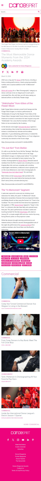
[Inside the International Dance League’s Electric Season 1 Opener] (20, 408)
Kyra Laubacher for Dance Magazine (20, 66)
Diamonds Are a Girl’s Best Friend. (12, 172)
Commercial (5, 51)
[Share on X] (7, 71)
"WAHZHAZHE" (6, 256)
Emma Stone (18, 176)
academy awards (17, 256)
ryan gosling (6, 265)
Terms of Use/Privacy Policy (20, 471)
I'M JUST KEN (15, 258)
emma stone (5, 258)
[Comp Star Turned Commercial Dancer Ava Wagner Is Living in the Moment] (20, 298)
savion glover (16, 265)
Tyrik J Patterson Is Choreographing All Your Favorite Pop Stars (19, 378)
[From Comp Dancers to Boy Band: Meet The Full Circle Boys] (20, 335)
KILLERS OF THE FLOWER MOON (10, 260)
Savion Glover (19, 205)
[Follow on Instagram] (18, 440)
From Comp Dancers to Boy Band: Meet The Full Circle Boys (19, 341)
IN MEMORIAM (24, 258)
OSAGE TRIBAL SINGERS (18, 263)
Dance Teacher (20, 459)
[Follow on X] (13, 440)
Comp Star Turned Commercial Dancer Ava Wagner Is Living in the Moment (18, 305)
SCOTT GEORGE (27, 265)
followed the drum (24, 127)
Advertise (20, 449)
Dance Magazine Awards (20, 466)
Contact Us (20, 468)
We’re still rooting (6, 91)
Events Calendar (20, 447)
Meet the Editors (20, 445)
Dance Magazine (20, 454)
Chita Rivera (23, 212)
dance (18, 80)
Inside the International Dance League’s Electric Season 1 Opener (17, 414)
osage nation (6, 263)
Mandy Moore (22, 161)
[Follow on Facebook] (8, 440)
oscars (29, 263)
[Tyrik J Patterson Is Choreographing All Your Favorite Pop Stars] (20, 371)
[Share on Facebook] (2, 71)
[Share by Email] (22, 71)
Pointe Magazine (20, 456)
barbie (26, 256)
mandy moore (25, 260)
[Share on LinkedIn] (12, 71)
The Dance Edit (20, 461)
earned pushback (26, 225)
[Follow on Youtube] (23, 440)
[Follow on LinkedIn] (28, 440)
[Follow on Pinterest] (33, 440)
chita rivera (33, 256)
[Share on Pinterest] (17, 71)
